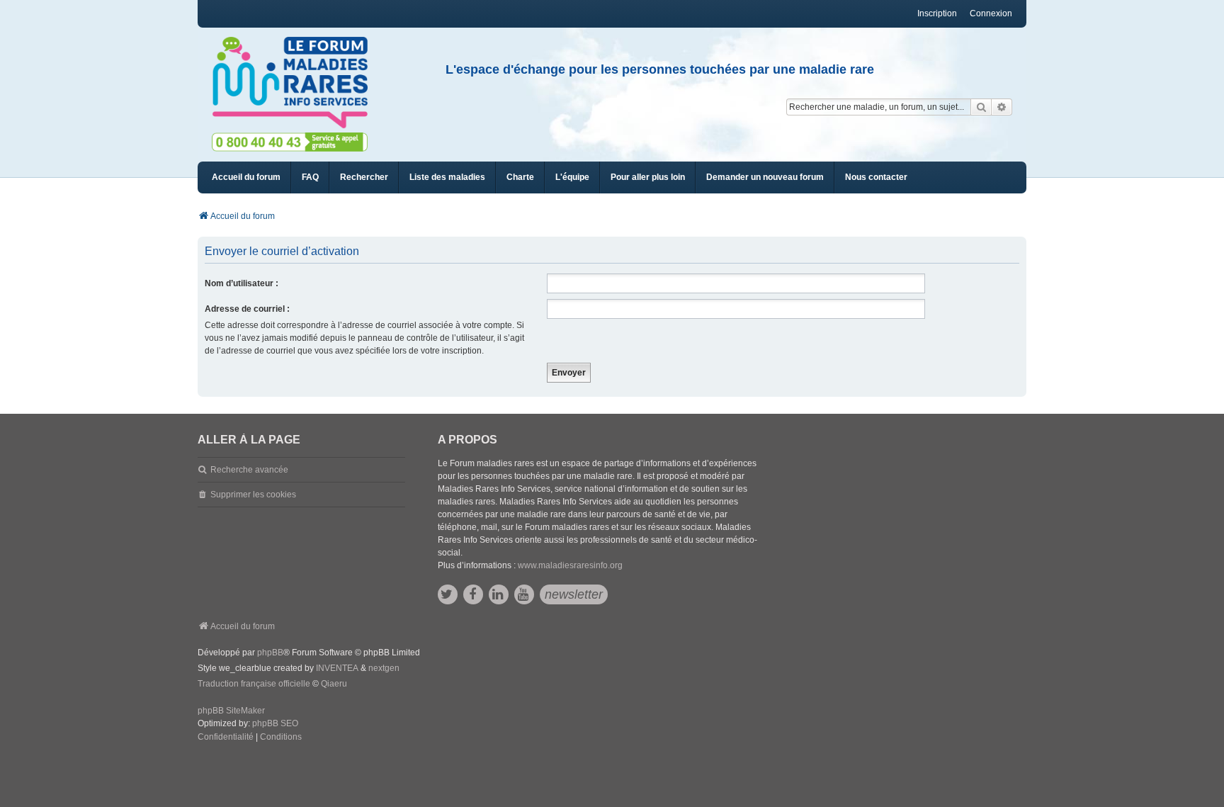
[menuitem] (447, 177)
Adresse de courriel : (247, 309)
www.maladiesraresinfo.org (570, 565)
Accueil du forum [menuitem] (246, 177)
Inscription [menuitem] (937, 13)
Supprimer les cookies (253, 495)
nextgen (384, 668)
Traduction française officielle (254, 684)
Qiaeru (334, 684)
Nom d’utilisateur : (241, 283)
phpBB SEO (275, 723)
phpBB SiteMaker (231, 711)
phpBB (270, 653)
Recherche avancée (249, 470)
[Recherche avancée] (1002, 106)
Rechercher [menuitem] (364, 177)
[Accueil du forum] (296, 83)
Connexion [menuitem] (991, 13)
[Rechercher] (981, 106)
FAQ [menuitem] (310, 177)
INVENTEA (337, 668)
